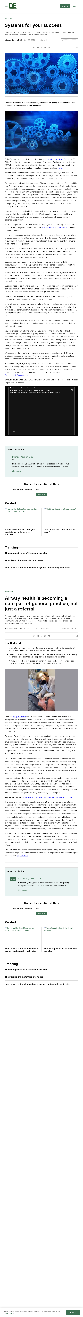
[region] (41, 1312)
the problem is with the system (55, 227)
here (60, 168)
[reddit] (45, 48)
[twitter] (41, 48)
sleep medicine (19, 717)
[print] (77, 48)
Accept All (73, 1312)
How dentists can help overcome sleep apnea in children (47, 797)
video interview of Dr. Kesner (56, 159)
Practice (8, 19)
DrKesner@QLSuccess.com (17, 375)
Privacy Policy (9, 1313)
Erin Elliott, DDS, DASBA (15, 629)
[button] (6, 6)
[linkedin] (38, 48)
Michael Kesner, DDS (13, 40)
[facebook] (34, 48)
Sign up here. (22, 856)
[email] (49, 48)
